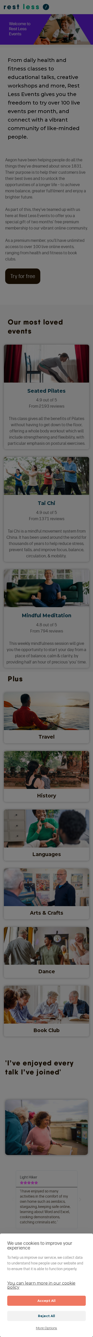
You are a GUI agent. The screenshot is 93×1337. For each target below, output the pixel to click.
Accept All (46, 1301)
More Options (46, 1328)
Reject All (46, 1316)
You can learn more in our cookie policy (41, 1285)
